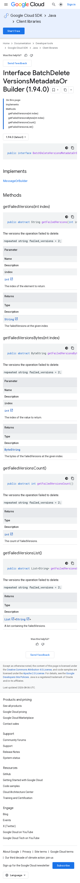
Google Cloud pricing (15, 711)
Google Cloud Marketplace (18, 717)
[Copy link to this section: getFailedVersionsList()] (45, 553)
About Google (11, 851)
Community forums (14, 740)
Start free (13, 31)
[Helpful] (26, 55)
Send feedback (17, 63)
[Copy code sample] (73, 148)
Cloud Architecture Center (18, 792)
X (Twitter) (9, 826)
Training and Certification (17, 797)
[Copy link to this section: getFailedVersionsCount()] (50, 468)
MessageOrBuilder (15, 181)
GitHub (7, 774)
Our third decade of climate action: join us (29, 857)
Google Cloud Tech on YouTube (21, 838)
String (9, 319)
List (7, 619)
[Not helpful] (31, 55)
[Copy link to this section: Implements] (30, 171)
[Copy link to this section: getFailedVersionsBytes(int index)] (63, 338)
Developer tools (44, 43)
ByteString (12, 449)
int (6, 279)
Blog (5, 814)
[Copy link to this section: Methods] (26, 195)
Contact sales (11, 723)
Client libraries (28, 21)
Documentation (22, 43)
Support (7, 745)
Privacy (27, 851)
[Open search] (54, 4)
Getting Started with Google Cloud (23, 780)
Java (52, 15)
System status (11, 757)
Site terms (41, 851)
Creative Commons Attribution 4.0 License (29, 669)
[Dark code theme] (67, 148)
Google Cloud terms (61, 851)
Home (6, 43)
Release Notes (11, 751)
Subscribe (63, 865)
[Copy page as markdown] (65, 90)
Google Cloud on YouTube (18, 832)
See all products (12, 705)
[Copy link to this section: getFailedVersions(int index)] (53, 207)
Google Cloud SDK (26, 15)
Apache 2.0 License (33, 673)
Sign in (71, 4)
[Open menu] (6, 4)
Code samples (11, 786)
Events (7, 820)
